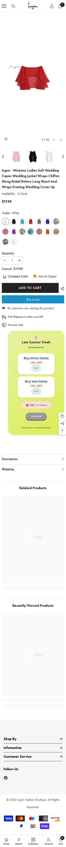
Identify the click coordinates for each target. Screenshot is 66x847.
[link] (33, 582)
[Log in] (52, 6)
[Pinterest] (5, 777)
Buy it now (33, 299)
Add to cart (30, 288)
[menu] (4, 6)
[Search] (13, 6)
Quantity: (8, 253)
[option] (33, 77)
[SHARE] (61, 288)
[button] (54, 139)
